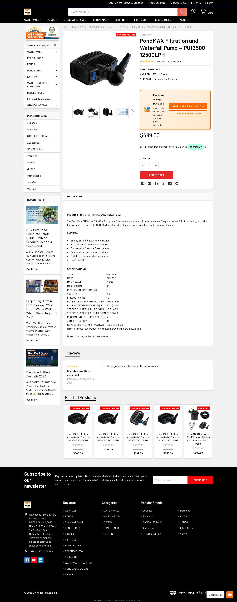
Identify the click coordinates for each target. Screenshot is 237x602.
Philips (31, 162)
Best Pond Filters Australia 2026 (38, 374)
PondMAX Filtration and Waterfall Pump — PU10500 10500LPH (108, 437)
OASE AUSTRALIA (37, 135)
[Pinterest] (177, 183)
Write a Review (174, 61)
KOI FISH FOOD (35, 58)
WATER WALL (34, 51)
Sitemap (69, 574)
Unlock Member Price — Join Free (188, 106)
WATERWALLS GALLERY (78, 562)
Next (133, 112)
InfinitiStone (34, 175)
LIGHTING (32, 76)
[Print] (156, 183)
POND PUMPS (99, 19)
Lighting (120, 19)
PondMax (32, 129)
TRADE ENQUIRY (156, 2)
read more (32, 269)
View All (31, 188)
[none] (100, 68)
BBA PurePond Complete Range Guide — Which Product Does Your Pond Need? (39, 238)
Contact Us (71, 556)
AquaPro (32, 182)
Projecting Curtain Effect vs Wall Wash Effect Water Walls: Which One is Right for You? (41, 309)
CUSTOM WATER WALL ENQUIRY (126, 2)
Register (208, 2)
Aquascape (33, 142)
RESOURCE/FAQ (74, 551)
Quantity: (146, 158)
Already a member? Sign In (188, 113)
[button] (42, 32)
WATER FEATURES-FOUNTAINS (38, 84)
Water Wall (31, 19)
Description (74, 196)
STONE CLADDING (37, 105)
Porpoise (32, 155)
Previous (68, 112)
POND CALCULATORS (76, 568)
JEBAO (31, 169)
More (183, 19)
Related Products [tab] (80, 397)
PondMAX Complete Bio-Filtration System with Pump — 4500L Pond (198, 438)
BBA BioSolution (36, 149)
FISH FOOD (140, 19)
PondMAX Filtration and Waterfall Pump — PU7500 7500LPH (78, 437)
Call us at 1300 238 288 (41, 551)
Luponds (32, 122)
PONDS (51, 19)
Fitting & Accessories (39, 98)
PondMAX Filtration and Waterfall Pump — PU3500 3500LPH (168, 437)
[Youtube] (34, 560)
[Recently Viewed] (194, 11)
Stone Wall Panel (75, 19)
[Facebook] (143, 183)
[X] (163, 183)
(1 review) (159, 61)
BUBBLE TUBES (162, 19)
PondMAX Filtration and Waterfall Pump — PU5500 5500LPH (138, 437)
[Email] (150, 183)
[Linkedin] (170, 183)
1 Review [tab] (72, 353)
